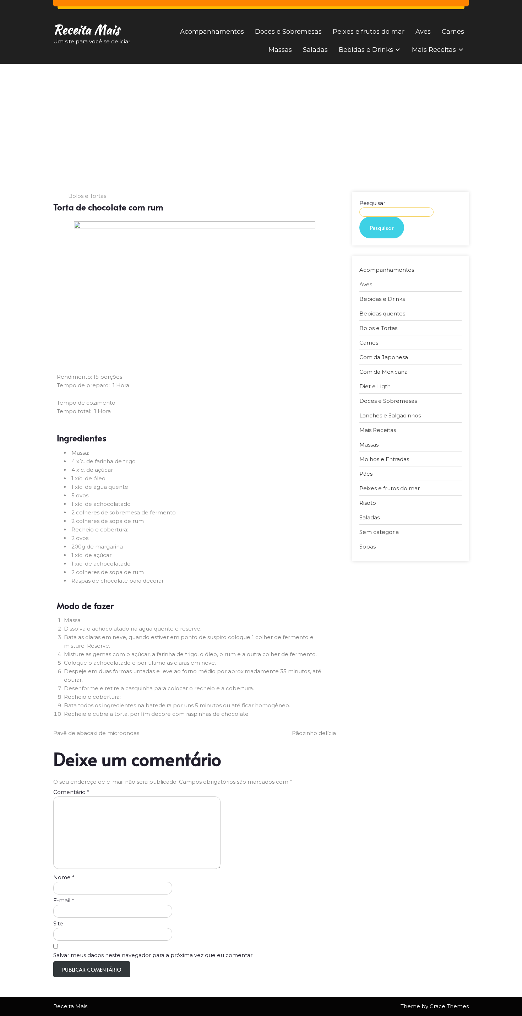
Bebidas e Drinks (366, 50)
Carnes (453, 32)
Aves (423, 32)
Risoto (367, 502)
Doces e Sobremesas (288, 32)
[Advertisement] (261, 117)
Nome (64, 877)
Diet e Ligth (375, 386)
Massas (280, 50)
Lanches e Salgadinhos (390, 415)
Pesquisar (372, 203)
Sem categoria (379, 532)
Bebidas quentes (382, 313)
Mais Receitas (434, 50)
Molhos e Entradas (384, 459)
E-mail (63, 900)
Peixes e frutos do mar (368, 32)
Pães (366, 473)
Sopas (367, 546)
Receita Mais (86, 30)
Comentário (71, 792)
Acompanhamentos (212, 32)
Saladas (315, 50)
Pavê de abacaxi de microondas (96, 733)
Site (58, 923)
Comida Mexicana (383, 371)
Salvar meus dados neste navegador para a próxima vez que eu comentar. (153, 955)
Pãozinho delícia (314, 733)
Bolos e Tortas (87, 196)
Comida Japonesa (383, 357)
